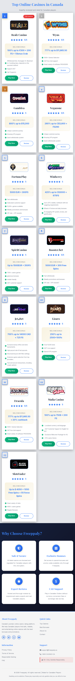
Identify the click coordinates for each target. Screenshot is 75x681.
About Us (43, 631)
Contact (42, 634)
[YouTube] (19, 637)
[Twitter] (9, 637)
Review (26, 78)
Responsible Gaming (9, 657)
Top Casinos (44, 624)
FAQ (3, 660)
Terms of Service (8, 653)
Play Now (11, 78)
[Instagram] (14, 637)
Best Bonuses (44, 627)
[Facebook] (3, 637)
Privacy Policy (7, 650)
